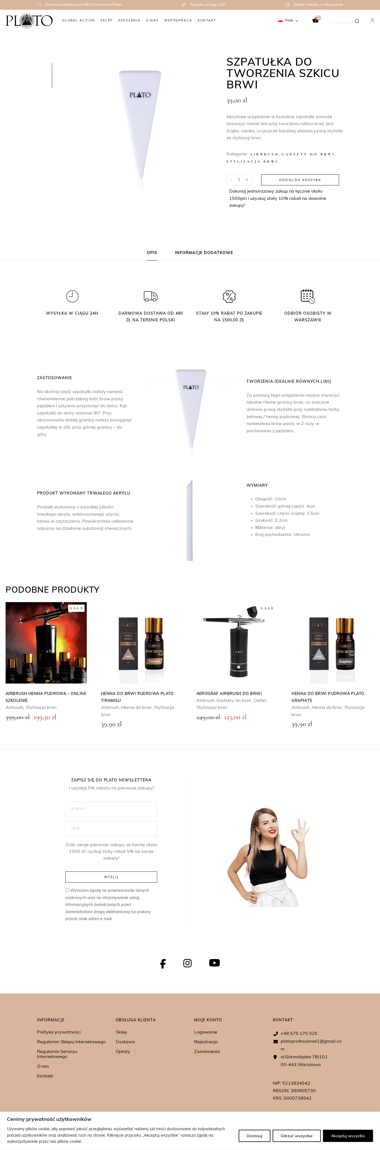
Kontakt (45, 1076)
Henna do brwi (136, 708)
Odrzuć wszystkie (297, 1135)
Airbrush (264, 154)
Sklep (121, 1032)
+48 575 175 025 (299, 1034)
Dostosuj (254, 1135)
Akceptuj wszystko (348, 1135)
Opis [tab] (152, 253)
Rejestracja (206, 1042)
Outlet (259, 701)
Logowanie (205, 1032)
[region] (190, 1131)
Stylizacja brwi (252, 161)
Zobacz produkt (46, 643)
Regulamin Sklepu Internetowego (71, 1042)
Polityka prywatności (59, 1032)
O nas (43, 1066)
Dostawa (125, 1042)
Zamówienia (207, 1052)
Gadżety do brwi (308, 154)
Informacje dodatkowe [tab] (204, 253)
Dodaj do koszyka (300, 180)
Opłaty (123, 1052)
